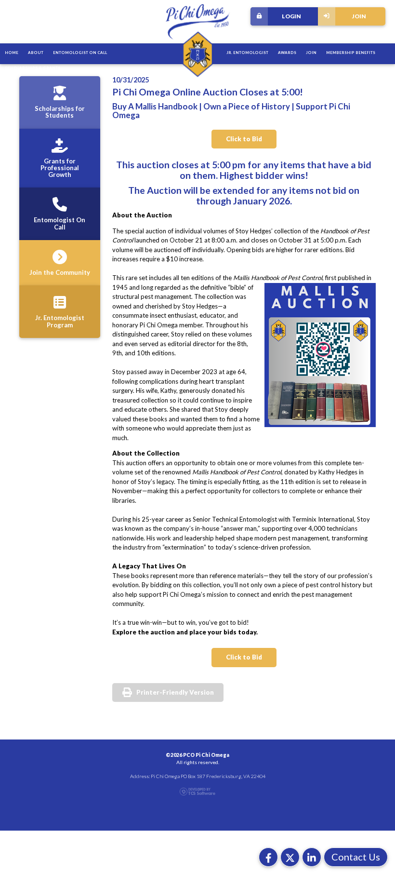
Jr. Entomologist (247, 52)
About (35, 52)
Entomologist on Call (80, 52)
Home (11, 52)
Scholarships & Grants (32, 68)
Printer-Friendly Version (175, 692)
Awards (287, 52)
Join (359, 16)
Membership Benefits (350, 52)
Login (291, 16)
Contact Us (355, 856)
